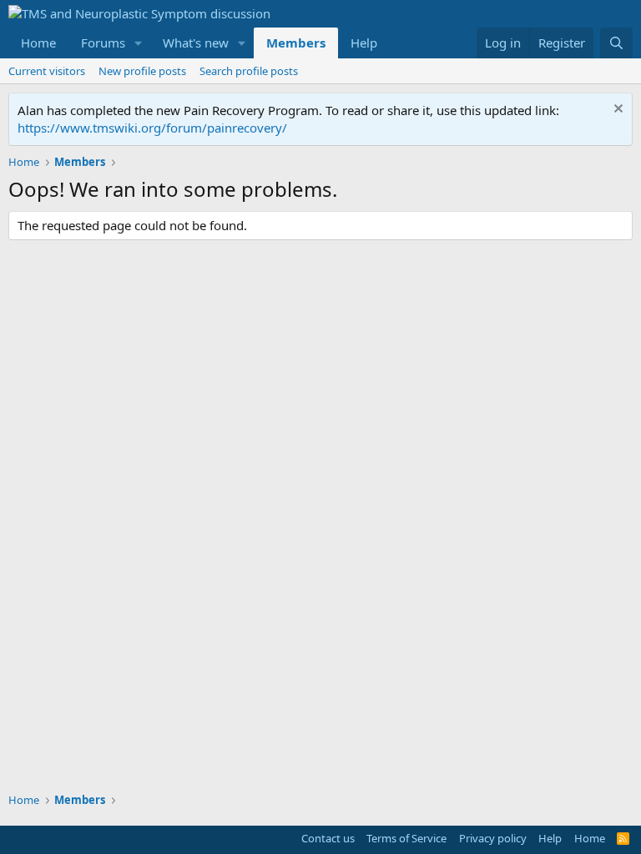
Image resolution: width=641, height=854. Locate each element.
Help (364, 42)
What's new (196, 42)
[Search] (616, 43)
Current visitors (46, 70)
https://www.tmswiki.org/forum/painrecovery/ (152, 127)
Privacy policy (493, 838)
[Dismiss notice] (616, 110)
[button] (138, 43)
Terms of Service (406, 838)
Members (296, 42)
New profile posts (142, 70)
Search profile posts (248, 70)
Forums (103, 42)
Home (38, 42)
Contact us (328, 838)
